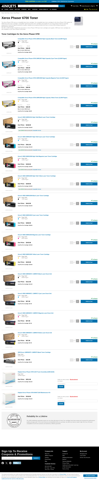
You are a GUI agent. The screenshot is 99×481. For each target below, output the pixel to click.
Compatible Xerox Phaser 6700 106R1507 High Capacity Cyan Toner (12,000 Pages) (42, 58)
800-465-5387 (94, 9)
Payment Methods (66, 461)
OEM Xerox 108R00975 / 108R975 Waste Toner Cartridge (34, 352)
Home (3, 12)
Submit (61, 386)
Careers (47, 457)
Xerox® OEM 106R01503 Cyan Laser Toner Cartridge (33, 215)
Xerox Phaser (17, 12)
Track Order (75, 6)
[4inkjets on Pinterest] (10, 463)
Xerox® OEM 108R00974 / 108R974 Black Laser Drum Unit (35, 274)
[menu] (49, 9)
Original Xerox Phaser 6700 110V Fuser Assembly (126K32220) (36, 372)
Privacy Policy (65, 463)
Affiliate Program (49, 455)
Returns (64, 459)
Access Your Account (85, 457)
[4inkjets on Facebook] (3, 463)
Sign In (93, 6)
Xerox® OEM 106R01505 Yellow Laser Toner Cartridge (33, 254)
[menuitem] (2, 9)
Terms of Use (65, 468)
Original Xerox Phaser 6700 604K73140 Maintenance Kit (34, 392)
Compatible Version (36, 130)
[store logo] (9, 6)
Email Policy (48, 459)
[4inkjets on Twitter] (6, 463)
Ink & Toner (7, 12)
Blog (46, 461)
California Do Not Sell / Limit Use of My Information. (13, 478)
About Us (47, 453)
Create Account (85, 6)
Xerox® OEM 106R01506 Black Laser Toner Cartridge (33, 195)
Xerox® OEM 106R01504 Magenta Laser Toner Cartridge (34, 234)
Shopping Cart (83, 453)
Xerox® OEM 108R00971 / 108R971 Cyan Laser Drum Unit (34, 293)
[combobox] (41, 6)
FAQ (87, 9)
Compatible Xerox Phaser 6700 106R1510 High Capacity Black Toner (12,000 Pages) (42, 38)
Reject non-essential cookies (90, 478)
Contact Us (65, 453)
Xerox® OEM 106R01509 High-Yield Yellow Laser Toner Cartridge (37, 176)
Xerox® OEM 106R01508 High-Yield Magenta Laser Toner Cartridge (37, 156)
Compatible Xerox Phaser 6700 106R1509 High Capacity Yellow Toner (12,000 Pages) (42, 97)
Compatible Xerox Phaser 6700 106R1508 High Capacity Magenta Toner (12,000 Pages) (43, 78)
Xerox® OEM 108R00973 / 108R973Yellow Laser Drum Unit (35, 332)
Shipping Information (67, 457)
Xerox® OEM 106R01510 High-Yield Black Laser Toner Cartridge (36, 117)
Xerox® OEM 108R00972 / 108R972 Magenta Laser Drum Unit (35, 313)
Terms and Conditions (72, 477)
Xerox (11, 12)
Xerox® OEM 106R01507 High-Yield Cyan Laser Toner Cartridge (36, 136)
